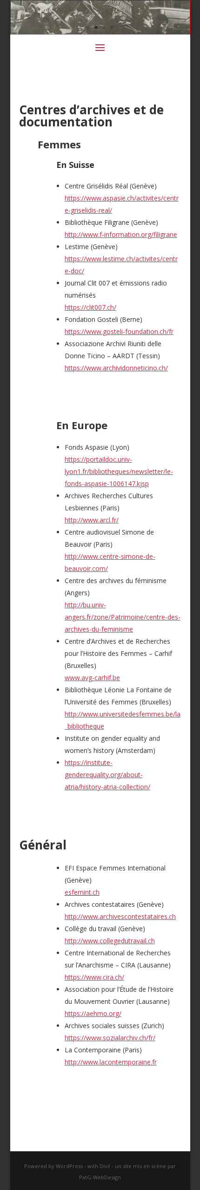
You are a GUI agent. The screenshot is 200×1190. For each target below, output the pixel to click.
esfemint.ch (82, 892)
